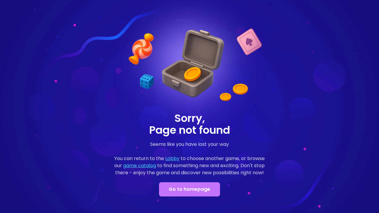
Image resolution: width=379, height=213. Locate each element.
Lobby (172, 158)
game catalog (139, 165)
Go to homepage (189, 189)
